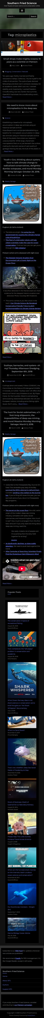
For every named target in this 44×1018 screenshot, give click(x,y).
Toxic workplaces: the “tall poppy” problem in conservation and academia (20, 651)
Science (7, 118)
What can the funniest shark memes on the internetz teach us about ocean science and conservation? (22, 872)
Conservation (16, 71)
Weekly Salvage (10, 181)
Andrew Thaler (27, 65)
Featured (25, 71)
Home (5, 976)
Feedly (18, 958)
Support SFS (7, 989)
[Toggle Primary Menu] (22, 11)
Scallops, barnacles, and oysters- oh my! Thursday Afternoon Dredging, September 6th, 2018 (22, 368)
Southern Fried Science (22, 3)
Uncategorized (10, 381)
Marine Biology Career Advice (19, 933)
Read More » (7, 97)
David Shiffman (30, 375)
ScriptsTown (31, 1015)
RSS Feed (19, 951)
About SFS (7, 981)
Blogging (8, 71)
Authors (6, 985)
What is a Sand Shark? (16, 730)
